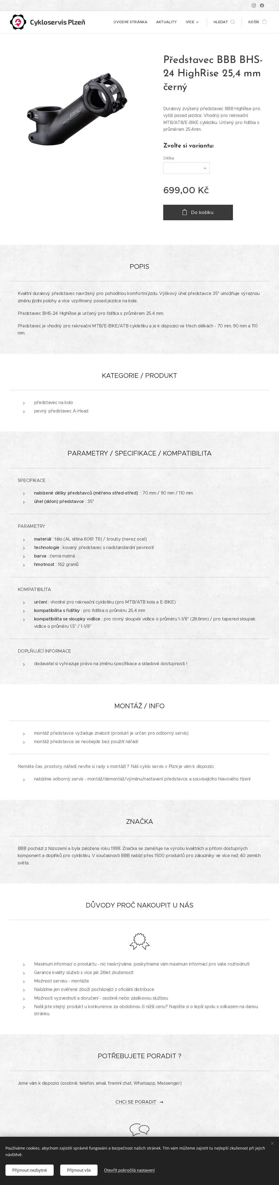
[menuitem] (132, 22)
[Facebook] (262, 5)
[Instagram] (253, 5)
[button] (224, 22)
